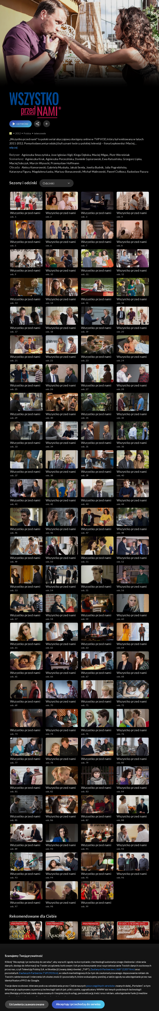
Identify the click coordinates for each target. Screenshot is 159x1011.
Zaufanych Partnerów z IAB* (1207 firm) (112, 969)
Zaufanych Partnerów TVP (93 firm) (38, 972)
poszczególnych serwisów (100, 985)
